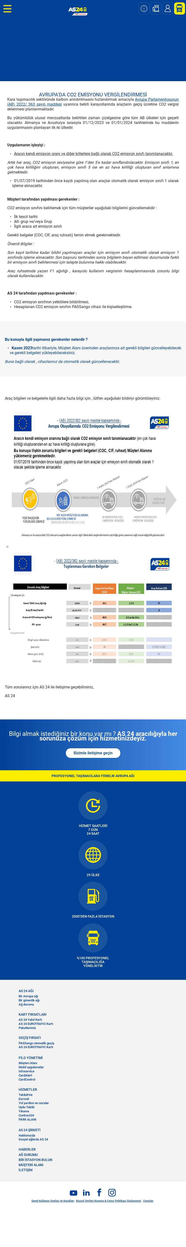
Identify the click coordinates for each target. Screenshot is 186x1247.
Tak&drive (25, 1095)
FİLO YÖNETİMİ (31, 1058)
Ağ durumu (26, 1004)
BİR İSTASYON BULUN (35, 1160)
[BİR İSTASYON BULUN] (156, 8)
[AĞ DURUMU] (144, 8)
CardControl (27, 1079)
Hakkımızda (27, 1135)
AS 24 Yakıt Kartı (30, 1019)
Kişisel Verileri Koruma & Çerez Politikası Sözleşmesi (108, 1200)
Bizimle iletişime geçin (93, 753)
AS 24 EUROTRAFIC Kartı (36, 1024)
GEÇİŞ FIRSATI (30, 1038)
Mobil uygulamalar (31, 1067)
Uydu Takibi (26, 1107)
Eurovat (24, 1099)
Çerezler (148, 1200)
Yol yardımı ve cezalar (34, 1103)
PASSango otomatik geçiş (36, 1043)
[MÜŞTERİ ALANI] (177, 8)
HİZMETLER (28, 1089)
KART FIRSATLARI (32, 1014)
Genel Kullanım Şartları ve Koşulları (52, 1200)
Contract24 (26, 1115)
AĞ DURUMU (28, 1155)
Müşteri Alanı (28, 1063)
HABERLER (27, 1149)
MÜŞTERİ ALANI (31, 1165)
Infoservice (26, 1071)
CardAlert (25, 1075)
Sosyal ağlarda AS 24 (33, 1139)
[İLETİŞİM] (168, 8)
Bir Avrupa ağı (28, 996)
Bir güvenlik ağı (29, 1000)
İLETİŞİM (25, 1170)
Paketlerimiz (27, 1028)
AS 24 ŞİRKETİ (29, 1130)
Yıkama (24, 1111)
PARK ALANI (27, 1119)
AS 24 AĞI (26, 991)
